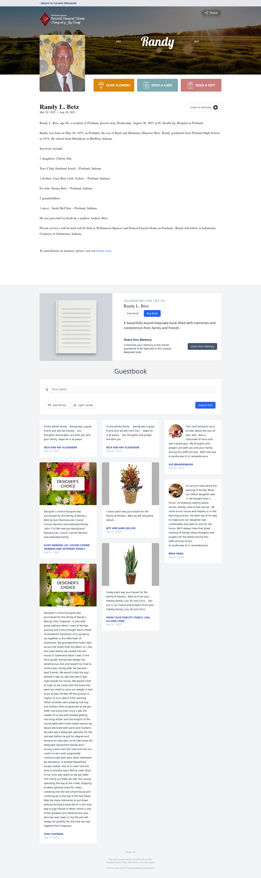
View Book (133, 313)
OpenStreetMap (134, 867)
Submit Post (205, 405)
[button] (68, 483)
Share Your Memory (202, 346)
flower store (103, 250)
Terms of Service (140, 862)
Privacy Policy (120, 862)
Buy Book (152, 313)
